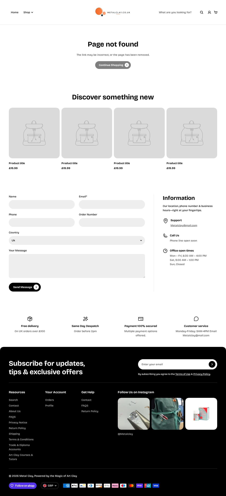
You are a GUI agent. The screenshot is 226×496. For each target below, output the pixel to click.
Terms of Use (182, 374)
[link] (113, 65)
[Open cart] (216, 12)
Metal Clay (26, 475)
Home (15, 12)
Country (14, 232)
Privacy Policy (201, 374)
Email (83, 196)
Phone (13, 214)
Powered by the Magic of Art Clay (55, 475)
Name (12, 196)
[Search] (202, 12)
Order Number (88, 214)
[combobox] (181, 12)
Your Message (18, 250)
